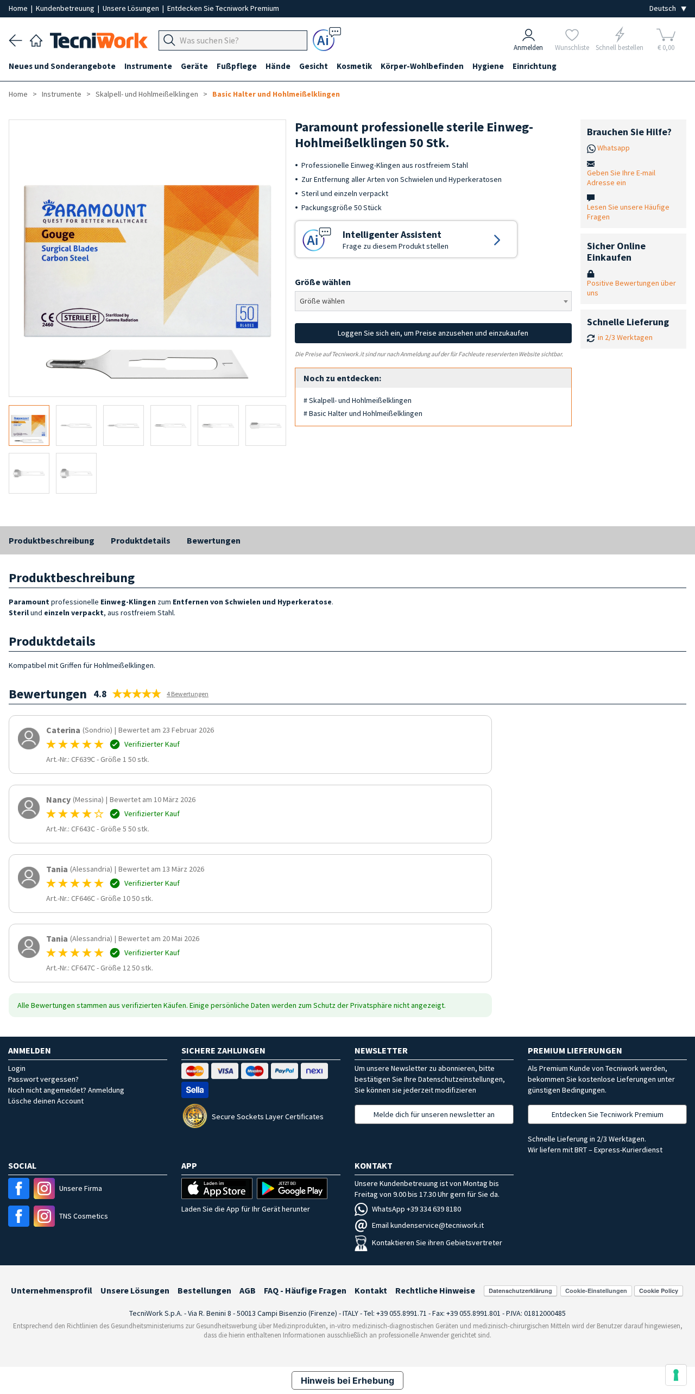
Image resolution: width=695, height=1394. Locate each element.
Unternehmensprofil (51, 1290)
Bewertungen (214, 540)
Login (17, 1068)
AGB (247, 1290)
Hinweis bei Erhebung (347, 1380)
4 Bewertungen (187, 694)
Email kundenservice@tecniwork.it (428, 1225)
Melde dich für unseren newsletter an (434, 1114)
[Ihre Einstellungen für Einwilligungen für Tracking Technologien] (676, 1375)
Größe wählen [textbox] (322, 301)
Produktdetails (140, 540)
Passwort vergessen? (43, 1079)
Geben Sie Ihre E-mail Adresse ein (621, 177)
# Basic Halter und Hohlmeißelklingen (363, 413)
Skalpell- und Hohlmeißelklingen (147, 94)
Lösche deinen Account (46, 1101)
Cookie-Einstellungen (596, 1290)
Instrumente (61, 94)
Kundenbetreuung (66, 8)
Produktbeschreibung (51, 540)
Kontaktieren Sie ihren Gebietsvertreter (437, 1242)
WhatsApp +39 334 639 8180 (416, 1209)
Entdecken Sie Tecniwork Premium (223, 8)
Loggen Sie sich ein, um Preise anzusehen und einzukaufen (433, 333)
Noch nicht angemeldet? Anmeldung (66, 1090)
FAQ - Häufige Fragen (305, 1290)
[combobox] (433, 301)
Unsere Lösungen (132, 8)
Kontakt (371, 1290)
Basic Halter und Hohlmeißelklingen (276, 94)
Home (19, 8)
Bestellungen (204, 1290)
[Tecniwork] (36, 39)
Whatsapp (613, 148)
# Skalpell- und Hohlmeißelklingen (358, 400)
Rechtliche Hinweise (435, 1290)
